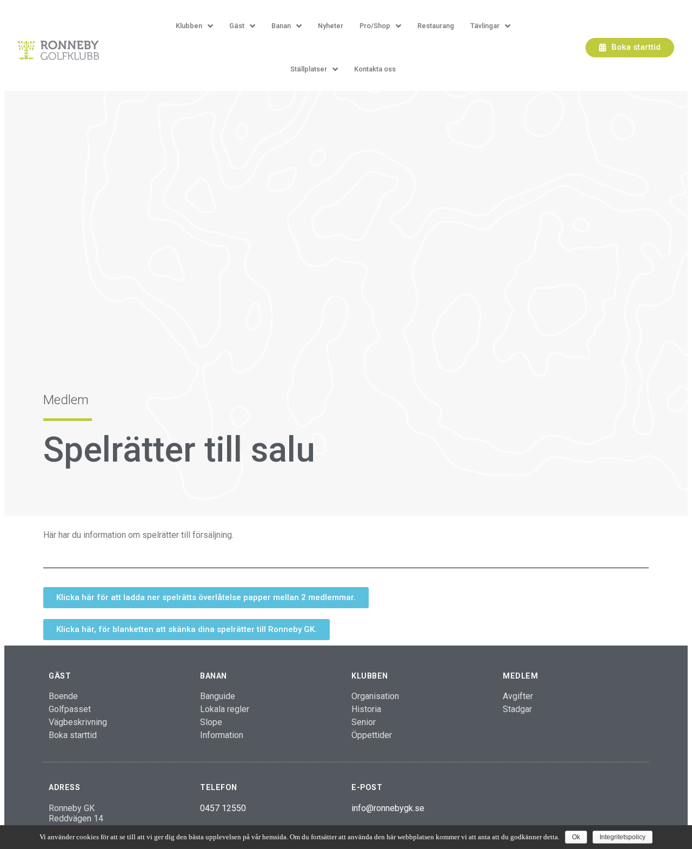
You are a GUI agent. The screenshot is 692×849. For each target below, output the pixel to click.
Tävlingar (485, 26)
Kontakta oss (375, 69)
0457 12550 (223, 808)
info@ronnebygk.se (387, 808)
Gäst (236, 26)
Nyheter (330, 26)
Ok (576, 837)
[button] (629, 47)
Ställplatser (308, 69)
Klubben (189, 26)
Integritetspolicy (623, 837)
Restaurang (435, 26)
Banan (281, 26)
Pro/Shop (375, 26)
